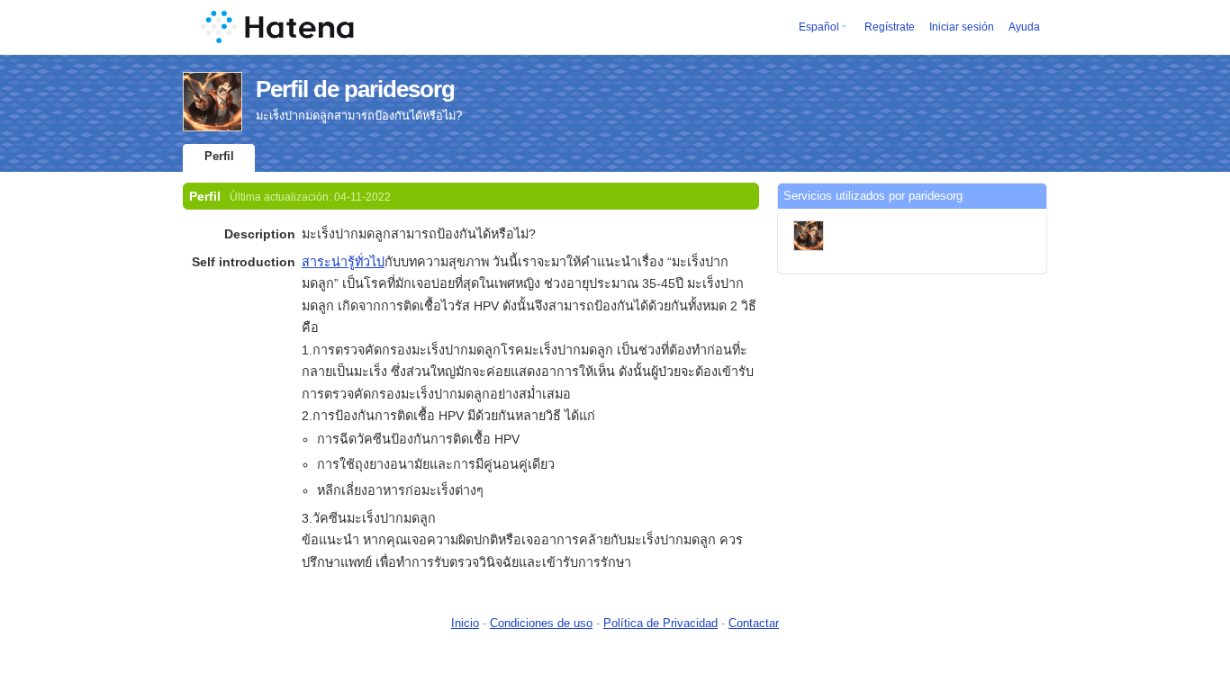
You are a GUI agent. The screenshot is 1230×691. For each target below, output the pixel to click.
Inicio (465, 623)
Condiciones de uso (541, 623)
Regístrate (889, 27)
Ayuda (1024, 27)
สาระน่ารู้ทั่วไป (343, 262)
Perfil (219, 156)
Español (819, 27)
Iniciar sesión (961, 27)
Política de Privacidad (660, 623)
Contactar (753, 623)
